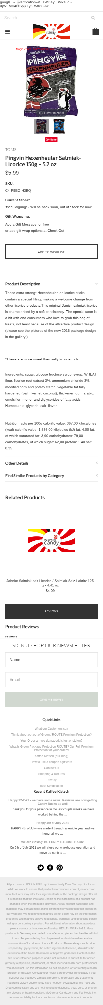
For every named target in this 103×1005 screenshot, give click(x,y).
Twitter (41, 867)
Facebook (50, 867)
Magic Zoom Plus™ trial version (35, 49)
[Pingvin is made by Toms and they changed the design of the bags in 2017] (41, 126)
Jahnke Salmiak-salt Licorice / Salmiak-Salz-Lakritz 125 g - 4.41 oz (50, 583)
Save (53, 139)
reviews (11, 636)
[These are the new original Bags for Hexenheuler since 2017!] (59, 126)
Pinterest (59, 867)
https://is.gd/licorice (64, 953)
